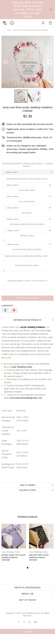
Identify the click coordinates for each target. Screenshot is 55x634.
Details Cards (27, 236)
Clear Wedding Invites (11, 22)
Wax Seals (27, 213)
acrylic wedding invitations (32, 327)
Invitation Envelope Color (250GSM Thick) (27, 179)
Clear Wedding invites (21, 367)
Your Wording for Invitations (27, 249)
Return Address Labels (27, 265)
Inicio (9, 30)
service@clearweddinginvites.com (26, 398)
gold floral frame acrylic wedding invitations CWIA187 (39, 557)
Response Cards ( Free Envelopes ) (27, 224)
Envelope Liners (27, 190)
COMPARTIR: (7, 306)
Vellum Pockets (27, 202)
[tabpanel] (14, 545)
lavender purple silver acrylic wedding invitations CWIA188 (13, 557)
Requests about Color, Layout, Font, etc (27, 281)
